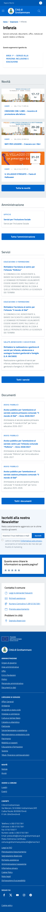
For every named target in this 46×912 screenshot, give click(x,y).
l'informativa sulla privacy (31, 540)
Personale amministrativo (12, 683)
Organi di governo (9, 662)
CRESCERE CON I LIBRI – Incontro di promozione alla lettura (21, 112)
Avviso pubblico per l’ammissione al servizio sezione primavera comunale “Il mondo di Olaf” (21, 474)
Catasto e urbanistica (10, 722)
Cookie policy (7, 905)
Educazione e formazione (17, 261)
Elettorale (6, 726)
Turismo (5, 750)
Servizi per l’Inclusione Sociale (17, 219)
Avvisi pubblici (11, 404)
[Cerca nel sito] (39, 11)
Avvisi (4, 773)
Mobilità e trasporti (10, 742)
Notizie (4, 769)
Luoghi (4, 787)
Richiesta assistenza (10, 859)
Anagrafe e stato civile (11, 709)
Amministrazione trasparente (14, 864)
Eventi (7, 106)
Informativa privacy (10, 868)
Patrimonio (6, 738)
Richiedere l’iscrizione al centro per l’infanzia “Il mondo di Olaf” (19, 308)
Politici (4, 679)
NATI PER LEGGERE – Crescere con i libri (22, 144)
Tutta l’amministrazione (23, 236)
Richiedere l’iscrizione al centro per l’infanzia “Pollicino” (19, 268)
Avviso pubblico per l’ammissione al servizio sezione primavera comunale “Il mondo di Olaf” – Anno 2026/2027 (21, 412)
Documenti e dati (9, 687)
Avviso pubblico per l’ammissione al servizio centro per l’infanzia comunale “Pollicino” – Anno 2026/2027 (21, 443)
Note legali (6, 876)
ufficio (7, 214)
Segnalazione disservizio (12, 855)
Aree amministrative (10, 666)
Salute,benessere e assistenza (19, 342)
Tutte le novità (23, 188)
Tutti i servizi (23, 379)
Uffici (4, 671)
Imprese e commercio (11, 713)
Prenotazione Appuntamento (14, 851)
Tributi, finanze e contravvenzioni (15, 754)
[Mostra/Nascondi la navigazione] (3, 10)
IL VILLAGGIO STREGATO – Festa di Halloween (20, 175)
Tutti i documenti (23, 501)
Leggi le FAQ (7, 847)
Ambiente (6, 705)
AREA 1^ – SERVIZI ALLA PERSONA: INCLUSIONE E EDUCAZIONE (17, 58)
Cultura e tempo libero (11, 718)
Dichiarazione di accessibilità (13, 880)
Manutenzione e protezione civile (16, 734)
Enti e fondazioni (9, 675)
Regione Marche (9, 3)
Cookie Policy (7, 872)
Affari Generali (8, 701)
